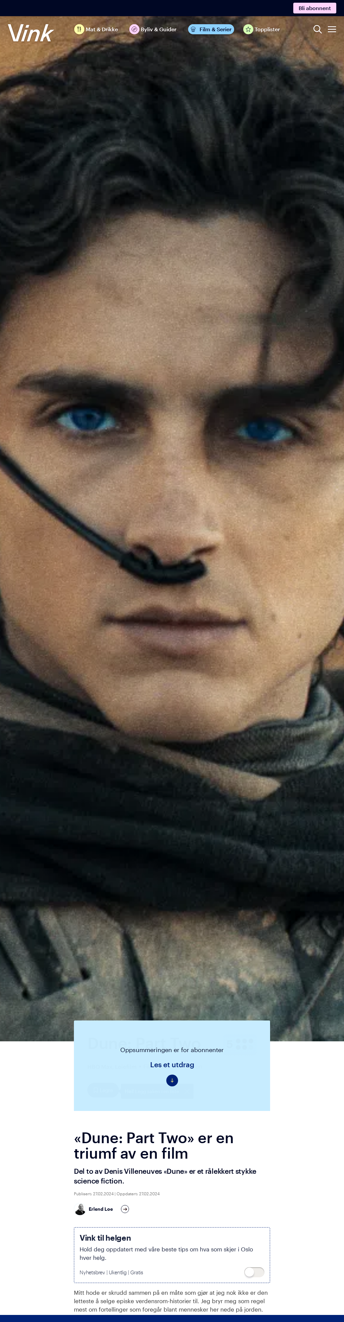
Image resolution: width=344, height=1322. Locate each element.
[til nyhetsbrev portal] (254, 1272)
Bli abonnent (315, 8)
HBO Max (99, 1066)
